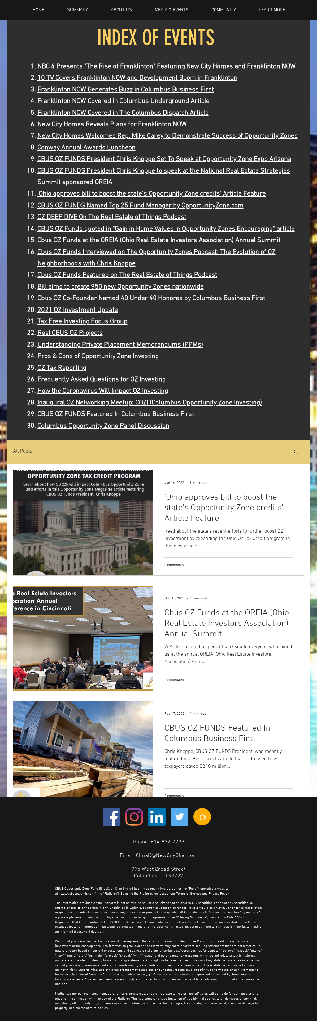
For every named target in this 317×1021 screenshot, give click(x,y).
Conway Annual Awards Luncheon (86, 148)
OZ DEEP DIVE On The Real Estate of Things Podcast (111, 217)
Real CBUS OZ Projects (70, 333)
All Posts (22, 451)
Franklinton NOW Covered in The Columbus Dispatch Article (123, 113)
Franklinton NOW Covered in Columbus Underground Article (123, 101)
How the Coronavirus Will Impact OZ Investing (102, 391)
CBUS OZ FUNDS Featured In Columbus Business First (115, 414)
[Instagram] (134, 817)
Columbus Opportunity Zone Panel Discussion (103, 426)
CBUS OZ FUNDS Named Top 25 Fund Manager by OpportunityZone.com (140, 205)
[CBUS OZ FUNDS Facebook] (111, 817)
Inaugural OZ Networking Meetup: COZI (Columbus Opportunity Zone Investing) (149, 403)
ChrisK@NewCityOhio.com (167, 856)
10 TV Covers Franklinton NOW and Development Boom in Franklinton (137, 78)
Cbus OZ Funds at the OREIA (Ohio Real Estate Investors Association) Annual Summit (158, 240)
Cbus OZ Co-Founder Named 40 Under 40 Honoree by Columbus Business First (151, 298)
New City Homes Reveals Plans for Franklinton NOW (112, 124)
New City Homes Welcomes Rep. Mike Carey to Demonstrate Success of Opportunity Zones (167, 136)
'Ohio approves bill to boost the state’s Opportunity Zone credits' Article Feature (151, 194)
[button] (296, 452)
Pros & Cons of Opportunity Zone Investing (98, 356)
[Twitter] (179, 817)
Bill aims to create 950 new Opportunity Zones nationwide (120, 287)
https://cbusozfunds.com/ (77, 894)
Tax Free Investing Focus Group (82, 321)
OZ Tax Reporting (61, 368)
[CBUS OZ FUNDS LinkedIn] (157, 817)
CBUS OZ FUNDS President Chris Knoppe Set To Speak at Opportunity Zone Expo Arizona (164, 159)
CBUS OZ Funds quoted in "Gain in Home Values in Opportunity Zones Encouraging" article (166, 229)
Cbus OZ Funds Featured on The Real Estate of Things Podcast (127, 275)
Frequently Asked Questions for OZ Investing (101, 379)
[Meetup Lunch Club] (202, 816)
